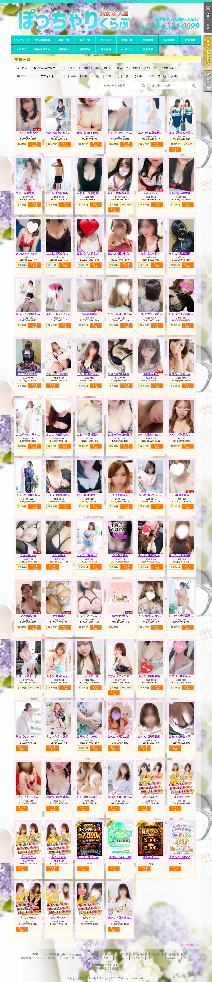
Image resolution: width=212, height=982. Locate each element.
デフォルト (47, 76)
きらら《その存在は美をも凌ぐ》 (36, 313)
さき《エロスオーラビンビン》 (126, 313)
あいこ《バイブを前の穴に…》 (65, 313)
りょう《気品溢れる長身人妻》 (65, 494)
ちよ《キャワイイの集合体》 (125, 132)
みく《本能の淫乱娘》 (121, 193)
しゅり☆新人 (181, 494)
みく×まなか (58, 857)
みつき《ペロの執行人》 (184, 555)
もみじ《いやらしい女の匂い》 (157, 494)
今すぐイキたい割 (120, 857)
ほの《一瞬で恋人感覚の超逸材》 (189, 676)
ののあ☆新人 (120, 555)
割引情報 (148, 40)
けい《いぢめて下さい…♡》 (94, 494)
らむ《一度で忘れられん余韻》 (188, 313)
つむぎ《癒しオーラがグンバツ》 (128, 796)
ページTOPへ (191, 944)
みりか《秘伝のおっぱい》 (154, 555)
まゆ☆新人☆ (120, 494)
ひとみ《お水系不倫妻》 (61, 193)
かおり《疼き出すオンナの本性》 (36, 676)
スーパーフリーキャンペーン (94, 857)
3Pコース (126, 49)
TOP (21, 40)
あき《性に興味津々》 (151, 132)
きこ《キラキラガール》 (61, 736)
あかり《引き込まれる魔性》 (125, 917)
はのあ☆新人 (151, 374)
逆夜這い (63, 49)
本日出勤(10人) (104, 68)
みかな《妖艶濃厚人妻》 (61, 796)
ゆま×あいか (181, 796)
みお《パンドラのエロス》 (93, 253)
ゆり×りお (89, 917)
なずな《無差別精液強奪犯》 (186, 253)
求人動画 (105, 49)
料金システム (42, 49)
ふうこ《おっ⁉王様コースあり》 (35, 796)
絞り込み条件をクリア (47, 68)
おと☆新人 (59, 555)
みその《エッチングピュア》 (94, 736)
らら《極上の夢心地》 (90, 796)
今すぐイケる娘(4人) (79, 68)
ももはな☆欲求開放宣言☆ (185, 193)
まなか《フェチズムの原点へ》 (126, 676)
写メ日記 (105, 40)
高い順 (95, 76)
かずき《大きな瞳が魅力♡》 (94, 193)
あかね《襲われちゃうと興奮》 (126, 253)
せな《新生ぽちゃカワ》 (92, 374)
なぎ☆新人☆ (28, 615)
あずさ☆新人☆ (28, 132)
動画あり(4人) (141, 68)
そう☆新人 (59, 615)
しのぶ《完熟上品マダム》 (124, 736)
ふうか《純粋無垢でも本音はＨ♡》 (159, 676)
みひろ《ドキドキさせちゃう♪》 (188, 374)
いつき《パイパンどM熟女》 (94, 615)
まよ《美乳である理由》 (30, 193)
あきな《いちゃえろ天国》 (62, 676)
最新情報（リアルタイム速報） (190, 40)
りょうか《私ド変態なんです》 (96, 676)
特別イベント (151, 857)
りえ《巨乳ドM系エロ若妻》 (155, 313)
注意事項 (84, 49)
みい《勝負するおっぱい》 (154, 434)
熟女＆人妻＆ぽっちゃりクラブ (101, 978)
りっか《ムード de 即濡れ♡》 (156, 253)
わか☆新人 (151, 193)
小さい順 (122, 76)
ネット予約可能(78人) (166, 68)
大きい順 (137, 76)
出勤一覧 (63, 40)
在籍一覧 (126, 40)
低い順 (83, 76)
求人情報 (148, 49)
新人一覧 (84, 40)
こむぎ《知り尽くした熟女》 (33, 434)
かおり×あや (58, 917)
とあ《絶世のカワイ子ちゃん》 (157, 615)
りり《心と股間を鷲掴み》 (32, 374)
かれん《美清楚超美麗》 (153, 736)
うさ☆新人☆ (28, 555)
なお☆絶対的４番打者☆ (122, 374)
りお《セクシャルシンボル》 (33, 736)
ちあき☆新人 (89, 313)
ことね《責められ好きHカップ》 (66, 253)
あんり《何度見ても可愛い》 (186, 434)
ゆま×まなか (28, 857)
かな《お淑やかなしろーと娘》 (96, 132)
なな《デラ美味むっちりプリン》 (66, 374)
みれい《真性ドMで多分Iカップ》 (189, 736)
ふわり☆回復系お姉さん (92, 434)
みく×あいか (150, 796)
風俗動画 (169, 40)
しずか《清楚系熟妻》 (182, 615)
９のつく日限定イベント (184, 857)
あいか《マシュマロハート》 (33, 253)
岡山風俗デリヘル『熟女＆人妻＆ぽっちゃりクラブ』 (106, 19)
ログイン (186, 957)
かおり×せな (28, 917)
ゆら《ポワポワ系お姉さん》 (33, 494)
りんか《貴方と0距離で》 (92, 555)
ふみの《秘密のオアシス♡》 (63, 434)
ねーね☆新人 (120, 615)
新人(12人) (123, 68)
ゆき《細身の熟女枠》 (59, 132)
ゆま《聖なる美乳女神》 (184, 132)
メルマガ (21, 49)
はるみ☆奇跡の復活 (120, 434)
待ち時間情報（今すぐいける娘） (42, 40)
